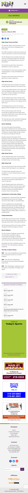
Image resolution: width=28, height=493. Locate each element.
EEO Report (20, 491)
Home (14, 430)
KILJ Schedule (14, 433)
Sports (4, 29)
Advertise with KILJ (14, 436)
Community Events (14, 431)
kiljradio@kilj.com (16, 448)
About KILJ (14, 435)
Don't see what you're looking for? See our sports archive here (14, 354)
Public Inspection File (10, 491)
